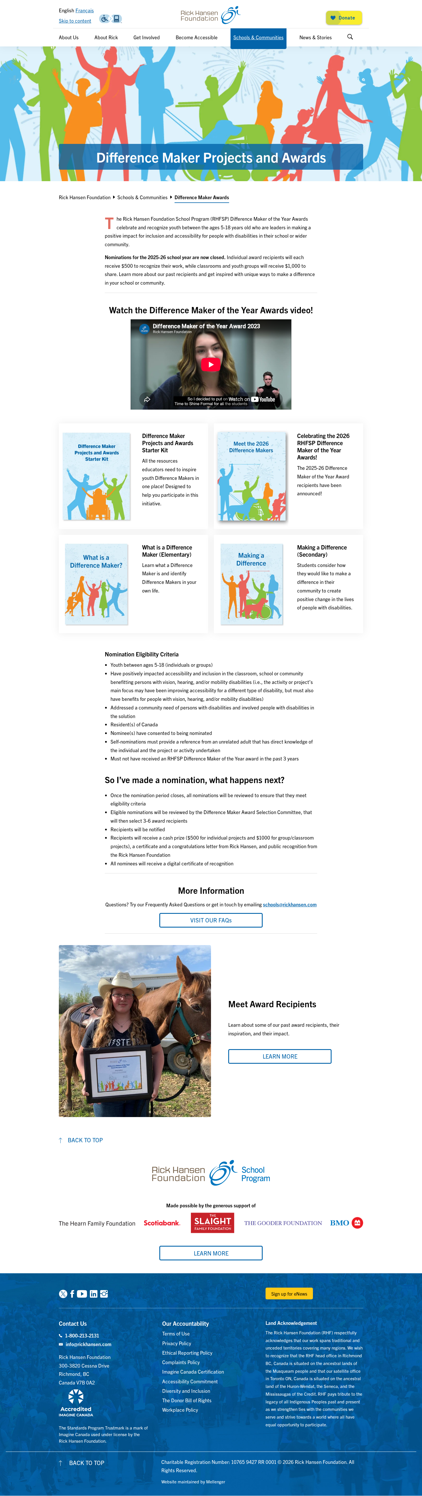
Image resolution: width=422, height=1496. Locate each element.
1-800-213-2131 (82, 1335)
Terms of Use (176, 1333)
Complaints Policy (181, 1362)
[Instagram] (104, 1293)
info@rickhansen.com (88, 1344)
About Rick (106, 37)
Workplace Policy (180, 1410)
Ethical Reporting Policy (187, 1353)
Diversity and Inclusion (186, 1391)
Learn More (211, 1253)
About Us (69, 37)
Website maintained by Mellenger (193, 1481)
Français (85, 10)
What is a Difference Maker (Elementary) (167, 550)
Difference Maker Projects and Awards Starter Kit (167, 442)
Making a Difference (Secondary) (322, 550)
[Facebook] (72, 1293)
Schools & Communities (258, 37)
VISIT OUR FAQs (211, 920)
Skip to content (75, 20)
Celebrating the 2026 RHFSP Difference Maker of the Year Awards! (323, 446)
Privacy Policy (176, 1343)
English (66, 10)
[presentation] (96, 476)
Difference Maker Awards (202, 197)
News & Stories (315, 37)
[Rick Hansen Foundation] (211, 15)
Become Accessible (197, 37)
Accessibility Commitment (190, 1381)
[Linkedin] (93, 1293)
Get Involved (146, 37)
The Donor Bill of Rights (187, 1400)
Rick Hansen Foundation (85, 197)
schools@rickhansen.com (290, 904)
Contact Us (73, 1323)
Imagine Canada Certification (193, 1371)
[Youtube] (82, 1293)
